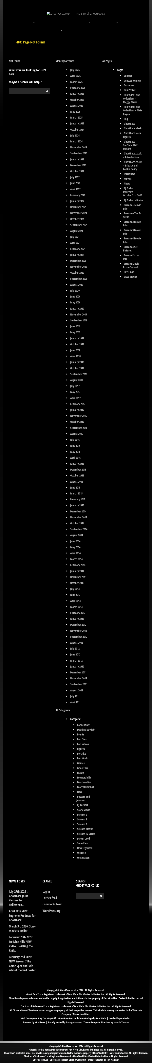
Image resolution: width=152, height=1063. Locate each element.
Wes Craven (83, 858)
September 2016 (78, 428)
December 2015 (78, 469)
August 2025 (76, 105)
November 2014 (78, 517)
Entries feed (50, 898)
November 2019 (78, 314)
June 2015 (75, 487)
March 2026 (76, 82)
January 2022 (77, 201)
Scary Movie (83, 810)
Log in (46, 891)
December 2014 (78, 511)
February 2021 (77, 249)
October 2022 (77, 171)
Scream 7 (82, 824)
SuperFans (82, 843)
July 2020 (75, 290)
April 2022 (75, 189)
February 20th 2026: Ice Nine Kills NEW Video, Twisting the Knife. (21, 944)
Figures (81, 749)
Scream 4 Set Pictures (130, 248)
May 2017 (75, 392)
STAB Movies (130, 277)
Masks (80, 773)
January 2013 (77, 618)
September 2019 (78, 320)
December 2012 (78, 624)
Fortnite (81, 753)
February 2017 (77, 404)
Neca (80, 792)
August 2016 (76, 434)
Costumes (129, 85)
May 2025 (75, 111)
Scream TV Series (86, 834)
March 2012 (76, 660)
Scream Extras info (131, 257)
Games (81, 763)
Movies (127, 179)
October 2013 (77, 583)
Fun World (82, 758)
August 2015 (76, 481)
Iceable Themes (121, 1022)
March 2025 (76, 117)
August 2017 (76, 380)
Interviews (129, 174)
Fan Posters (130, 90)
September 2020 (78, 279)
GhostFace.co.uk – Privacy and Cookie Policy (132, 165)
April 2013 (75, 601)
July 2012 (75, 648)
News (127, 183)
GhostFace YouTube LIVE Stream (130, 145)
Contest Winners (132, 80)
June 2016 (75, 445)
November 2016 (78, 416)
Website (81, 853)
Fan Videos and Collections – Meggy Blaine (131, 98)
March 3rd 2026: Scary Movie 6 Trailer (22, 928)
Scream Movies (85, 829)
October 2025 (77, 100)
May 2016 (75, 452)
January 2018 (77, 362)
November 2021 (78, 213)
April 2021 (75, 243)
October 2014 (77, 523)
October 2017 (77, 368)
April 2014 (75, 553)
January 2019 (77, 338)
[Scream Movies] (117, 20)
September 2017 (78, 374)
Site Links (129, 272)
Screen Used (83, 838)
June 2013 (75, 595)
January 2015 (77, 505)
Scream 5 (82, 814)
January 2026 (77, 93)
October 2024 (77, 129)
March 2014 (76, 559)
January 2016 (77, 463)
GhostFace (82, 768)
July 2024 (75, 135)
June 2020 (75, 296)
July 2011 (75, 696)
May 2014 (75, 547)
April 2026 (75, 76)
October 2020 (77, 272)
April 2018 (75, 356)
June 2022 (75, 183)
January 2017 (77, 410)
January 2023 (77, 159)
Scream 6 (82, 819)
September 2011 (78, 684)
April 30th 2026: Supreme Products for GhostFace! (22, 915)
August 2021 (76, 231)
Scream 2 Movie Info (132, 223)
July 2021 (75, 237)
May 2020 (75, 302)
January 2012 (77, 666)
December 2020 (78, 261)
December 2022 (78, 165)
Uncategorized (84, 848)
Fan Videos (83, 744)
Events (80, 734)
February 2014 (77, 565)
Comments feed (52, 904)
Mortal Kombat (85, 787)
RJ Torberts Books (133, 200)
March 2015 (76, 493)
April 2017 (75, 398)
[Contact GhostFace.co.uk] (90, 28)
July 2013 (75, 589)
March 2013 (76, 607)
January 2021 (77, 255)
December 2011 (78, 672)
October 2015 (77, 475)
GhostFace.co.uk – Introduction (132, 155)
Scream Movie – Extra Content (132, 265)
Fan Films (82, 739)
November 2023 (78, 147)
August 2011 (76, 690)
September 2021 (78, 225)
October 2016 (77, 422)
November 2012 (78, 631)
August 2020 (76, 284)
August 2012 (76, 642)
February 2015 (77, 499)
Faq (126, 119)
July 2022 (75, 177)
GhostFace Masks (133, 128)
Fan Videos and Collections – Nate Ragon (132, 110)
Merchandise (84, 782)
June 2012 (75, 654)
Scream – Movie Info (132, 206)
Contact (128, 76)
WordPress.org (51, 911)
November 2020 (78, 266)
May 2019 (75, 332)
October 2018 (77, 344)
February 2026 (77, 87)
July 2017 (75, 386)
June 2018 (75, 350)
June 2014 (75, 541)
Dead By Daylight (86, 730)
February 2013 (77, 613)
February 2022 (77, 195)
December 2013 (78, 577)
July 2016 (75, 440)
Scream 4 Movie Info (132, 240)
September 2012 (78, 636)
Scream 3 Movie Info (132, 231)
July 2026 (75, 70)
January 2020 (77, 308)
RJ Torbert (82, 805)
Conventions (83, 725)
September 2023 (78, 153)
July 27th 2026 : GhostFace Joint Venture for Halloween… (18, 898)
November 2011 (78, 678)
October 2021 (77, 219)
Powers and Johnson (83, 798)
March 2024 (76, 141)
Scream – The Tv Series (132, 215)
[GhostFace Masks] (62, 20)
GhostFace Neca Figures (132, 134)
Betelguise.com (74, 1022)
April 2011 (75, 702)
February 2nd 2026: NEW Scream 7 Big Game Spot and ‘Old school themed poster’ (22, 963)
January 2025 (77, 123)
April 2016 (75, 457)
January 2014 (77, 571)
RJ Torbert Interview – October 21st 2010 (132, 191)
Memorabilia (84, 777)
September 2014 (78, 529)
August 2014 (76, 535)
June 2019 (75, 326)
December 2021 (78, 207)
